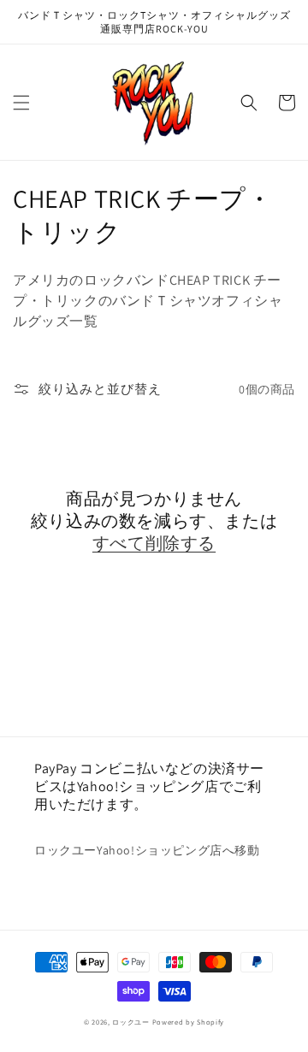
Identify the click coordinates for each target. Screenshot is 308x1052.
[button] (21, 102)
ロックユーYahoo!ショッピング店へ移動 (147, 850)
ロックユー (131, 1021)
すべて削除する (154, 543)
